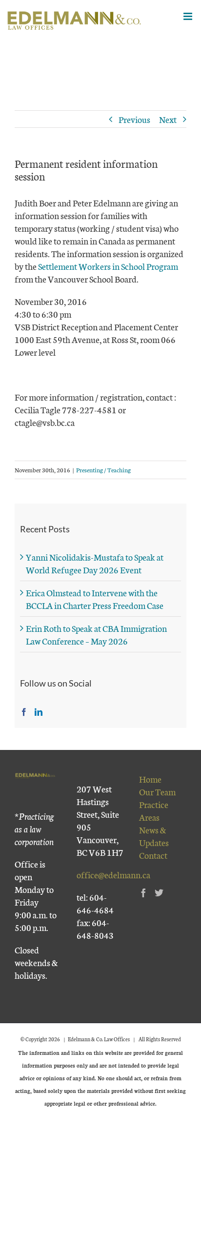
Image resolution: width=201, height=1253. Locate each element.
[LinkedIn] (38, 712)
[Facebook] (24, 712)
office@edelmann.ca (113, 874)
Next (168, 119)
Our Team (157, 791)
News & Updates (154, 836)
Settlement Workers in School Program (108, 266)
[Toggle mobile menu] (188, 16)
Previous (134, 119)
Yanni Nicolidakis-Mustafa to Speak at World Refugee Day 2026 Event (94, 563)
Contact (153, 855)
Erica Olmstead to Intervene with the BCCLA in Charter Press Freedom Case (94, 598)
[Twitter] (159, 892)
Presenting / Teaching (103, 469)
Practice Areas (153, 810)
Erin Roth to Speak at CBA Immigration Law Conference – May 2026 (96, 634)
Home (150, 778)
